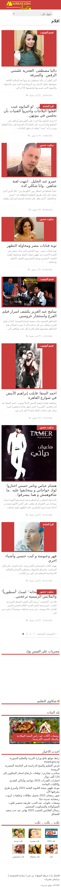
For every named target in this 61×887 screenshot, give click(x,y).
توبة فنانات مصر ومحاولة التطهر (32, 245)
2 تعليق (35, 209)
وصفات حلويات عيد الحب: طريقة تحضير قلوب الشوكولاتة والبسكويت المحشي (34, 804)
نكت (51, 856)
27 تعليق (34, 135)
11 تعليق (34, 269)
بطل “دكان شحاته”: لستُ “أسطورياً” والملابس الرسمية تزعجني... (29, 594)
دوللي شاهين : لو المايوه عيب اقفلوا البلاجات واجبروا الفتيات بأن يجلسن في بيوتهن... (30, 111)
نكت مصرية (35, 841)
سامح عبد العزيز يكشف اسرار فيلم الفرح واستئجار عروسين (29, 313)
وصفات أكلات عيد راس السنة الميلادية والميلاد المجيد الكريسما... (37, 737)
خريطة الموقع (42, 875)
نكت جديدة (18, 841)
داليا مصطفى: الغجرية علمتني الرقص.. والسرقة (34, 72)
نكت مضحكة (35, 856)
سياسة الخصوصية (17, 875)
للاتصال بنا (55, 875)
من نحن (30, 875)
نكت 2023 (51, 841)
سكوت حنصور (47, 145)
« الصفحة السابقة (46, 634)
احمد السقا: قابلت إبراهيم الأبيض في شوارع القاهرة (31, 395)
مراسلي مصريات (52, 879)
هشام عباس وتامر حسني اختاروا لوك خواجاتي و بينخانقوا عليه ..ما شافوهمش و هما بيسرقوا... (31, 490)
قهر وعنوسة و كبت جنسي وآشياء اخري (31, 558)
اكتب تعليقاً (33, 95)
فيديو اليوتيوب (47, 32)
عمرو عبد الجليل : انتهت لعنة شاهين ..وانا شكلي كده (34, 183)
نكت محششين (18, 856)
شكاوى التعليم (47, 701)
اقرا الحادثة (48, 106)
